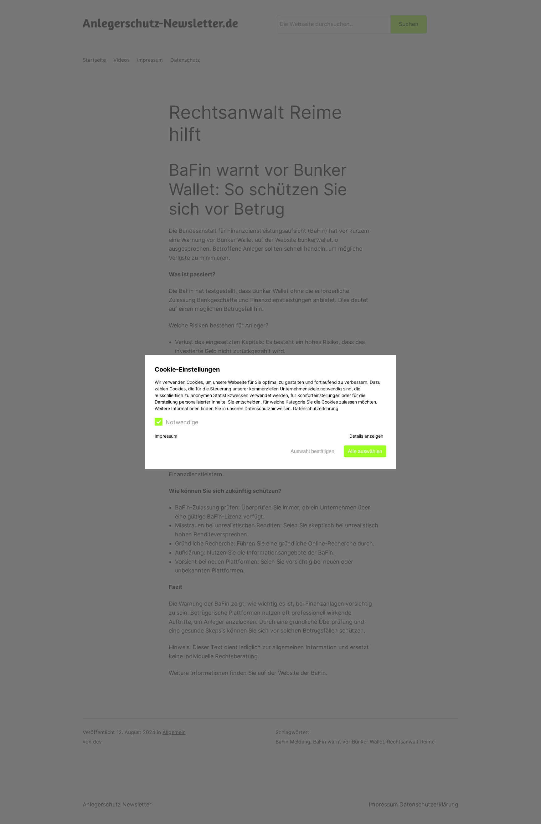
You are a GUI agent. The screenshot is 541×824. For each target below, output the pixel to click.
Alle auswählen (365, 451)
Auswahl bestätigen (312, 451)
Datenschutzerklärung (315, 408)
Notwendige (182, 422)
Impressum (166, 436)
